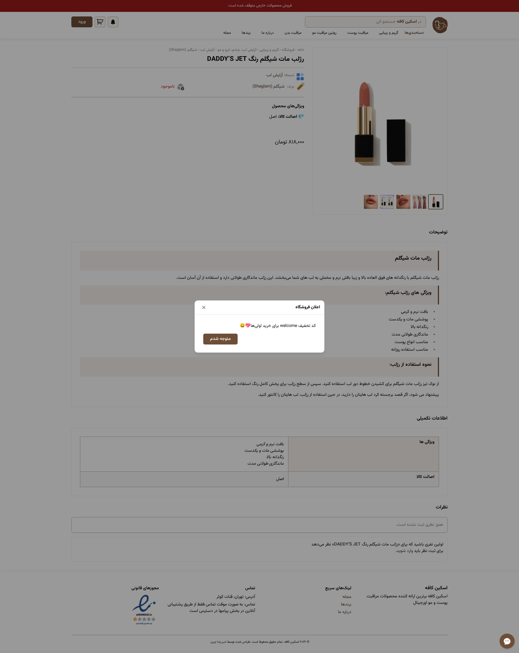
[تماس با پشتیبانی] (507, 641)
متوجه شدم (220, 339)
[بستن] (204, 307)
